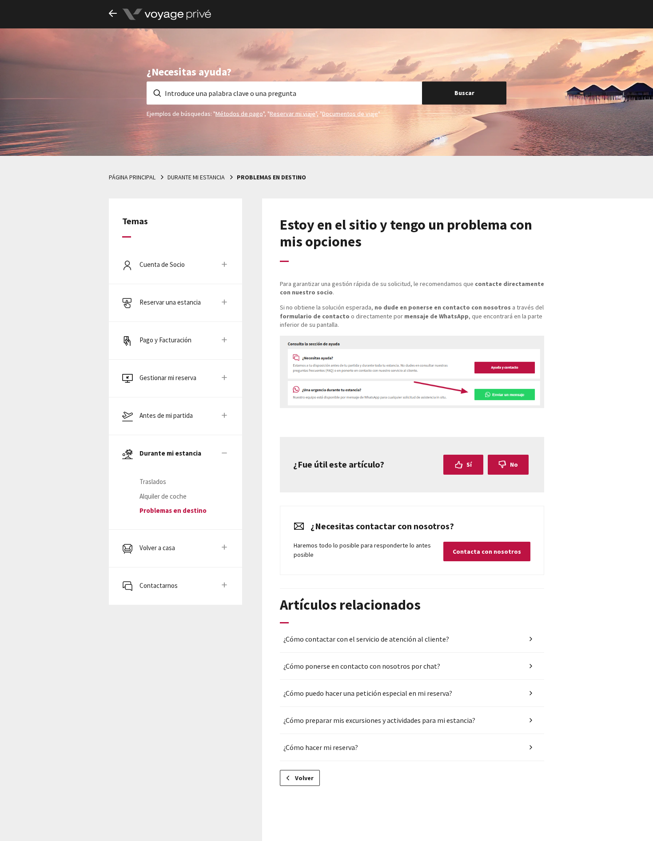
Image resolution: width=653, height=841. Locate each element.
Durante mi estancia (196, 177)
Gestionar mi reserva (167, 377)
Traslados (152, 481)
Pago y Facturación (165, 340)
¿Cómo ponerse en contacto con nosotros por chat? (361, 666)
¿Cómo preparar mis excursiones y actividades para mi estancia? (379, 720)
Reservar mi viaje (292, 113)
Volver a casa (157, 547)
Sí (469, 464)
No (514, 464)
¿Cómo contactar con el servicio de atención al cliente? (366, 639)
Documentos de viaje (350, 113)
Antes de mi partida (166, 415)
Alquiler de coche (163, 496)
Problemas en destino (271, 177)
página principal (132, 177)
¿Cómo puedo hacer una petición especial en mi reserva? (367, 693)
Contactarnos (158, 585)
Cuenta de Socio (162, 264)
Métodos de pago (239, 113)
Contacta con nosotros (487, 551)
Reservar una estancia (170, 302)
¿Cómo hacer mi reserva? (320, 747)
